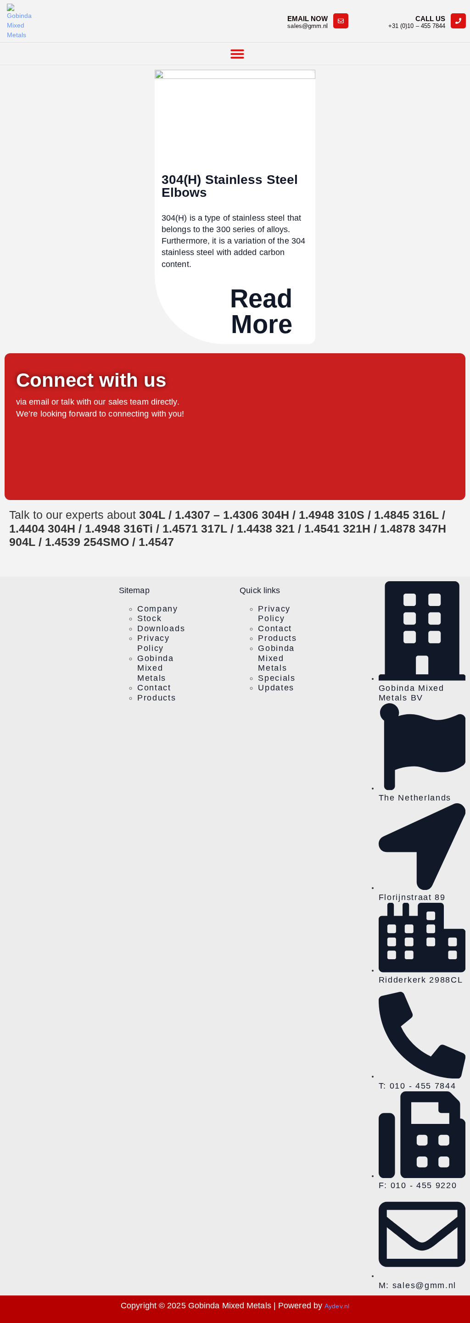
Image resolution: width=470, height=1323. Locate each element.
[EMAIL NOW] (340, 20)
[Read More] (305, 309)
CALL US (430, 18)
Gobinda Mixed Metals (155, 668)
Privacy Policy (153, 643)
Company (157, 608)
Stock (149, 618)
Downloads (161, 628)
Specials (277, 678)
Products (156, 697)
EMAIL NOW (307, 18)
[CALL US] (458, 20)
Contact (154, 687)
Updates (276, 687)
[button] (237, 54)
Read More (261, 311)
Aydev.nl (337, 1306)
